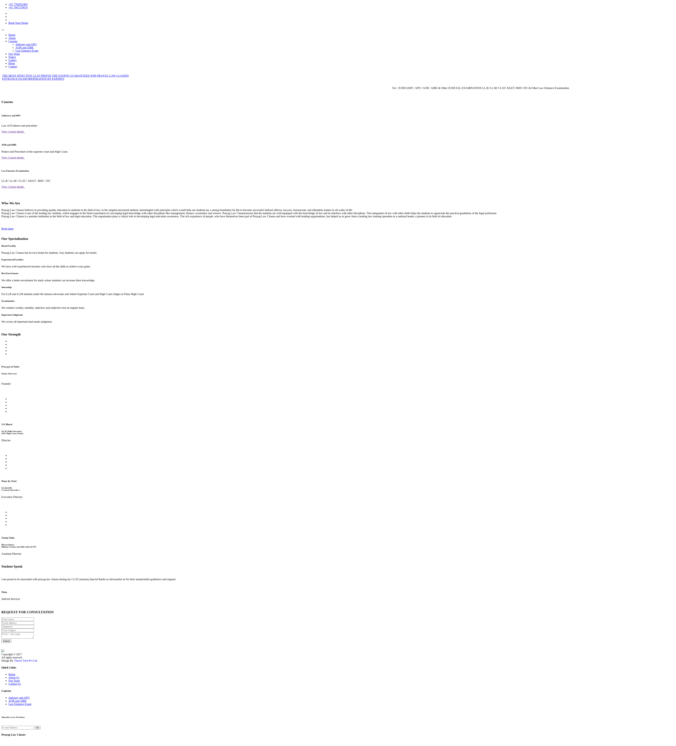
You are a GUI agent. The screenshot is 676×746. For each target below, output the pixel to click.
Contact (12, 66)
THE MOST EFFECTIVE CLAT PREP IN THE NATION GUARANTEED (46, 75)
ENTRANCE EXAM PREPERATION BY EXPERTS (33, 78)
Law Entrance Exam (26, 50)
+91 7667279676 (18, 7)
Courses (12, 41)
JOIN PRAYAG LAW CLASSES (109, 75)
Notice (12, 57)
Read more (7, 228)
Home (11, 34)
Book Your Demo (18, 22)
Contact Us (14, 683)
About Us (13, 677)
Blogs (11, 63)
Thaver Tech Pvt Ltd (25, 660)
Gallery (12, 60)
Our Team (14, 53)
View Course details (13, 131)
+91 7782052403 (18, 4)
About (11, 38)
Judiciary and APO (26, 44)
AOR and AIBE (24, 47)
